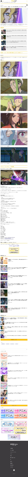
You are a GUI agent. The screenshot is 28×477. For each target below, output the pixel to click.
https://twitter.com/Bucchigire (11, 237)
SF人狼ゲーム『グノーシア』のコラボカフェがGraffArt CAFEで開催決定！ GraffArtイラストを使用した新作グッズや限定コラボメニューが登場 (17, 268)
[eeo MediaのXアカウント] (1, 1)
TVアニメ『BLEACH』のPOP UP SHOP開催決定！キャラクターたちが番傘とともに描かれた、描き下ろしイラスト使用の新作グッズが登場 (17, 284)
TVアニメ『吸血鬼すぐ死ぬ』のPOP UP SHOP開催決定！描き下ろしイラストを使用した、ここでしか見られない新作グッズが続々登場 (17, 276)
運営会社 (11, 463)
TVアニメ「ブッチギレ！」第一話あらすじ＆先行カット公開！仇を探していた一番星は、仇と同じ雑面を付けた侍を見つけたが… (17, 308)
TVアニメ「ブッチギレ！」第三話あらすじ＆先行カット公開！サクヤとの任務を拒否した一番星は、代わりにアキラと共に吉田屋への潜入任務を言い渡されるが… (17, 300)
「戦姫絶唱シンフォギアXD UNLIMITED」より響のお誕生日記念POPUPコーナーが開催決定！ (17, 260)
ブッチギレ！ (9, 244)
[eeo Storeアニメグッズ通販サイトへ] (20, 430)
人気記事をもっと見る (14, 405)
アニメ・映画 (11, 450)
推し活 (11, 461)
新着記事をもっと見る (14, 339)
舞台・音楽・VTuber (12, 457)
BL (10, 459)
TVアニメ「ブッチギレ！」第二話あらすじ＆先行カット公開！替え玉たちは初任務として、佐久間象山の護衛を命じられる (17, 292)
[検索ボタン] (26, 349)
